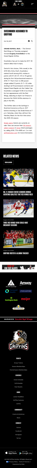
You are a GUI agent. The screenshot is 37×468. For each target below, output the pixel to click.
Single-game (8, 123)
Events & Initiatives (18, 414)
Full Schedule (19, 383)
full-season (27, 125)
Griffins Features (18, 400)
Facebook (19, 431)
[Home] (4, 4)
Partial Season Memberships (18, 370)
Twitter (18, 427)
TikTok (18, 438)
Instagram (18, 434)
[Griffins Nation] (18, 267)
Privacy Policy (13, 462)
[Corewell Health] (11, 291)
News (18, 418)
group (18, 128)
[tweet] (32, 41)
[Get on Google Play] (26, 453)
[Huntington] (11, 299)
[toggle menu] (32, 4)
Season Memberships (18, 366)
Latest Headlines (18, 396)
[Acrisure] (11, 283)
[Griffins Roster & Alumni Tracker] (18, 239)
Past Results (18, 387)
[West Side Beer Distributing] (18, 307)
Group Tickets (18, 363)
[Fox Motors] (26, 291)
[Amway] (26, 283)
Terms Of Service (24, 462)
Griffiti (18, 403)
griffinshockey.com (10, 133)
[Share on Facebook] (29, 41)
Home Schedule (18, 380)
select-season (9, 128)
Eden (22, 464)
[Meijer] (26, 299)
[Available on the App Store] (11, 453)
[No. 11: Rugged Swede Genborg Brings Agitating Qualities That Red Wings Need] (18, 178)
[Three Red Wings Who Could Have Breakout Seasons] (18, 208)
